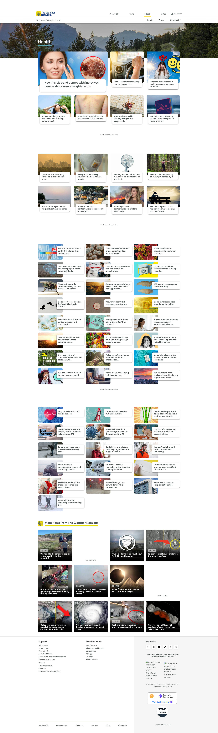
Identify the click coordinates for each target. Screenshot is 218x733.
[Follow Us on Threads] (170, 647)
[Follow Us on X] (176, 647)
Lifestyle (50, 20)
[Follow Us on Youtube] (159, 647)
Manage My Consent (47, 660)
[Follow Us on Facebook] (148, 647)
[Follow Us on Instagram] (153, 647)
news (43, 20)
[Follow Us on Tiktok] (165, 647)
